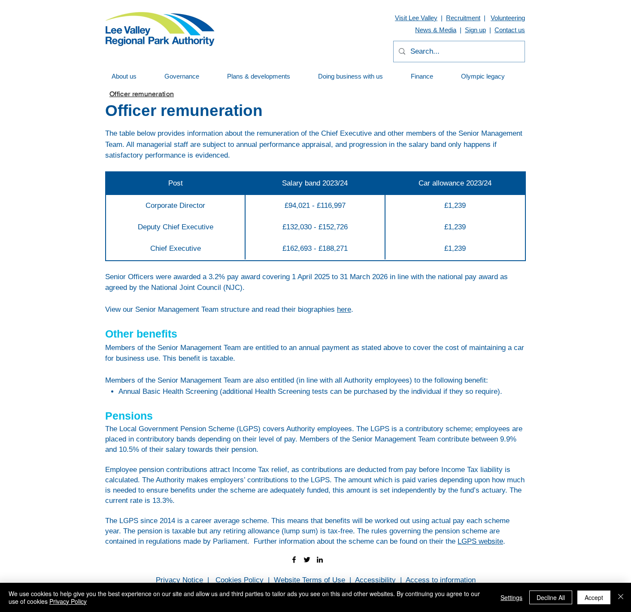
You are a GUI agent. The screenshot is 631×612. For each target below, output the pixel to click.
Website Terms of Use (309, 580)
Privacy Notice (179, 580)
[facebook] (294, 559)
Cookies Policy (239, 580)
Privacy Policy (68, 601)
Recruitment (463, 17)
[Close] (621, 597)
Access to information (441, 580)
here (344, 309)
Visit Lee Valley (416, 17)
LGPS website (480, 541)
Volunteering (508, 17)
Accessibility (375, 580)
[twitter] (307, 559)
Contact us (509, 29)
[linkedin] (320, 559)
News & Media (435, 29)
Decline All (551, 597)
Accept (594, 597)
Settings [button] (511, 597)
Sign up (475, 29)
